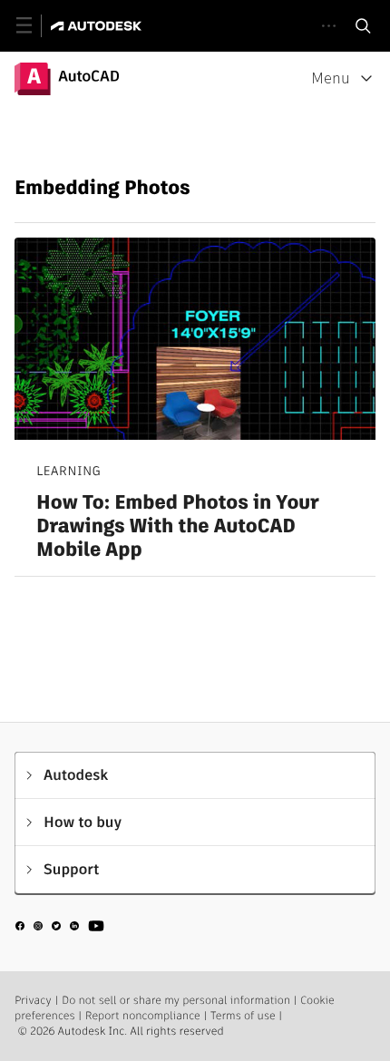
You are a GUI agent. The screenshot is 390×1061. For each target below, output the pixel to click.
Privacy (33, 1000)
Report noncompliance (142, 1016)
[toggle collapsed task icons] (329, 26)
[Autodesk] (98, 26)
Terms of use (243, 1016)
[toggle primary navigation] (34, 26)
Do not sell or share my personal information (176, 1000)
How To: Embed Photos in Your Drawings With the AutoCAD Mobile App (177, 526)
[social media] (60, 928)
